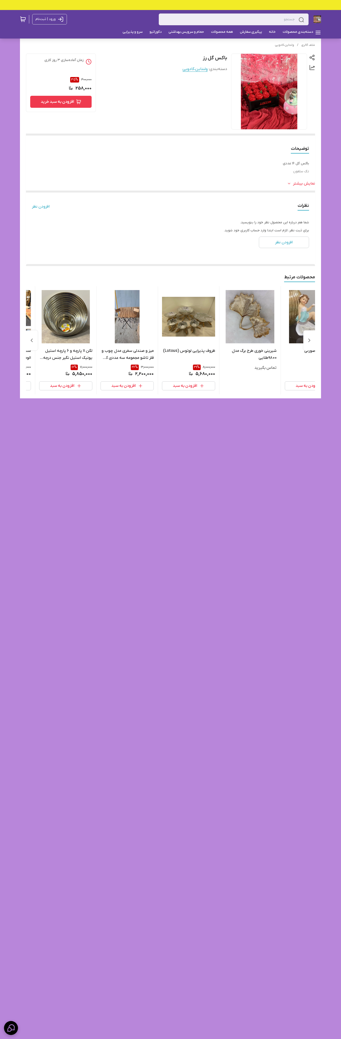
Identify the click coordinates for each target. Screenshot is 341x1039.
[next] (32, 340)
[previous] (309, 340)
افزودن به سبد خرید (57, 101)
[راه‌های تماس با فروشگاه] (11, 1028)
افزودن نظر (41, 206)
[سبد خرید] (23, 19)
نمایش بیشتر (304, 183)
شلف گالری (308, 45)
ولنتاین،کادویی (284, 45)
